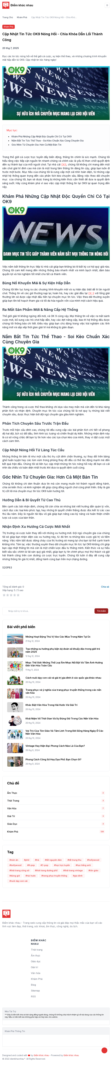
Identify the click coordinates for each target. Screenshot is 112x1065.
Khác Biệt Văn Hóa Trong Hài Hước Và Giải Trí (51, 704)
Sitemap (35, 990)
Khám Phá (22, 17)
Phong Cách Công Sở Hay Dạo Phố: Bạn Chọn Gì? (53, 759)
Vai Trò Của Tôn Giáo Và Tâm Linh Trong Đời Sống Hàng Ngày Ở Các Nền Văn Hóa (64, 732)
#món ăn (13, 860)
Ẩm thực (12, 792)
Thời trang (13, 800)
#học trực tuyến (62, 865)
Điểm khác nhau (21, 5)
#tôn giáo (93, 870)
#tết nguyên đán (53, 860)
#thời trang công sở (19, 870)
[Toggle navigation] (107, 5)
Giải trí (11, 816)
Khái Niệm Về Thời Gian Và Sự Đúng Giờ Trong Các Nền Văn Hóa (62, 718)
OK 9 (91, 293)
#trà (37, 860)
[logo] (6, 912)
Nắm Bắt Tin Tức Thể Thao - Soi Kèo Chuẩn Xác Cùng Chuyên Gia (48, 140)
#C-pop (44, 865)
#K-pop (31, 865)
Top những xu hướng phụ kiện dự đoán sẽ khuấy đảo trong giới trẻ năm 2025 (63, 650)
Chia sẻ (105, 586)
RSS (33, 996)
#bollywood (15, 865)
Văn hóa (11, 808)
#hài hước (31, 875)
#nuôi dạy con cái (18, 881)
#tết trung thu (74, 860)
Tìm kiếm (101, 611)
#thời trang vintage (73, 870)
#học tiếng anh (83, 865)
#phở (26, 860)
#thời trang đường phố (46, 870)
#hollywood (93, 860)
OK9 (63, 164)
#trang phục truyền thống (54, 875)
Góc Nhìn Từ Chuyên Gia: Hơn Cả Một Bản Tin (36, 144)
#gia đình (78, 875)
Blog (33, 984)
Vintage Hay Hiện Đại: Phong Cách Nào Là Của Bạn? (55, 745)
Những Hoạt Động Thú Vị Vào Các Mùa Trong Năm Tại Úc (58, 636)
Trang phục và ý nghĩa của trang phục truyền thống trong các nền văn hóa (63, 691)
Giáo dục (12, 823)
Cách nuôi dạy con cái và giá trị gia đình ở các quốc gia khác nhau (63, 677)
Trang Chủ (7, 17)
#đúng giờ (14, 875)
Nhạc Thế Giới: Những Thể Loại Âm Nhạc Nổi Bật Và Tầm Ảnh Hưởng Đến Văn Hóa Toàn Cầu (64, 664)
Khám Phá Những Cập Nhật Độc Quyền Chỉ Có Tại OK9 (42, 136)
